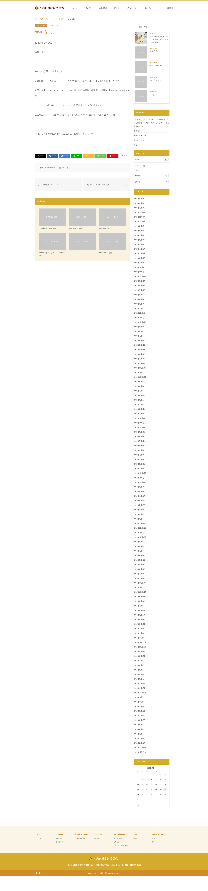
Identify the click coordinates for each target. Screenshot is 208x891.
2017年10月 (138, 592)
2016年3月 (138, 679)
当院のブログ (148, 8)
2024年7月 (138, 235)
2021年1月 (138, 414)
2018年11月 (138, 532)
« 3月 (138, 805)
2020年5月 (138, 450)
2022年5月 (138, 345)
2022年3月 (138, 354)
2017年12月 (138, 583)
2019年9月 (138, 487)
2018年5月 (138, 560)
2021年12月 (138, 368)
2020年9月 (138, 432)
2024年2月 (138, 258)
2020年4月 (138, 455)
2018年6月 (138, 555)
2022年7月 (138, 336)
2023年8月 (138, 285)
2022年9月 (138, 327)
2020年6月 (138, 446)
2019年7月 (138, 496)
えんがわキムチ (140, 140)
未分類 (151, 175)
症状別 (116, 8)
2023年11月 (138, 272)
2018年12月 (138, 528)
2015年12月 (138, 693)
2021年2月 (138, 409)
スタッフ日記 (41, 25)
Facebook (36, 872)
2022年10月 (138, 322)
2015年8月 (138, 711)
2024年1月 (138, 263)
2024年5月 (138, 244)
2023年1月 (138, 308)
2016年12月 (138, 638)
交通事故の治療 (80, 838)
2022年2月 (138, 359)
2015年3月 (138, 734)
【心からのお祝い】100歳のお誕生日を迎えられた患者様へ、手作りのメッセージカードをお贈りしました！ (151, 122)
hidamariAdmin (50, 168)
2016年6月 (138, 665)
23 (165, 789)
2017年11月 (138, 587)
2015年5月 (138, 725)
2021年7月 (138, 391)
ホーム (74, 8)
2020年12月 (138, 418)
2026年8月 (138, 199)
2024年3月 (138, 253)
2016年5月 (138, 670)
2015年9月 (138, 706)
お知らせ (151, 159)
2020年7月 (138, 441)
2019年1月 (138, 523)
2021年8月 (138, 386)
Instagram (40, 872)
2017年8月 (138, 601)
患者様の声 (59, 842)
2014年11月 (138, 752)
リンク (154, 838)
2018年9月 (138, 542)
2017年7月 (138, 606)
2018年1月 (138, 578)
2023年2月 (138, 304)
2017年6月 (138, 610)
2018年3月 (138, 569)
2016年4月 (138, 674)
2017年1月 (138, 633)
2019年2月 (138, 519)
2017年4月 (138, 619)
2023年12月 (138, 267)
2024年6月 (138, 240)
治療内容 (87, 8)
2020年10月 (138, 427)
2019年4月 (138, 510)
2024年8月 (138, 231)
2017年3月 (138, 624)
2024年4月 (138, 249)
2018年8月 (138, 546)
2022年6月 (138, 340)
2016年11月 (138, 642)
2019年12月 (138, 473)
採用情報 (155, 842)
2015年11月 (138, 697)
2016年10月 (138, 647)
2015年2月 (138, 738)
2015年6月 (138, 720)
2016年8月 (138, 656)
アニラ (136, 145)
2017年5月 (138, 615)
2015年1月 (138, 743)
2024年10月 (138, 221)
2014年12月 (138, 747)
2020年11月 (138, 423)
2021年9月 (138, 382)
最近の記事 (143, 27)
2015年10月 (138, 702)
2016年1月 (138, 688)
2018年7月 (138, 551)
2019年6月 (138, 500)
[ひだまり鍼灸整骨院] (65, 8)
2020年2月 (138, 464)
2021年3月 (138, 404)
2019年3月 (138, 514)
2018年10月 (138, 537)
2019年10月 (138, 482)
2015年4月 (138, 729)
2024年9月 (138, 226)
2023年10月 (138, 276)
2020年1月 (138, 468)
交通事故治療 (102, 8)
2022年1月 (138, 363)
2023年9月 (138, 281)
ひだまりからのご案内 (121, 845)
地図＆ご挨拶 (131, 8)
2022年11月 (138, 318)
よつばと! (137, 131)
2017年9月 (138, 597)
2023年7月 (138, 290)
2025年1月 (138, 208)
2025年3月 (138, 203)
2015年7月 (138, 715)
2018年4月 (138, 565)
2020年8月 (138, 436)
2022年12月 (138, 313)
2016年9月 (138, 651)
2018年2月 (138, 574)
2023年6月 (138, 295)
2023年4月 (138, 299)
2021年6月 (138, 395)
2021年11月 (138, 372)
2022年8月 (138, 331)
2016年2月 (138, 683)
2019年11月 (138, 478)
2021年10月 (138, 377)
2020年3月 (138, 459)
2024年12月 (138, 212)
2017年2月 (138, 629)
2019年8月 (138, 491)
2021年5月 (138, 400)
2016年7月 (138, 661)
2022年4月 (138, 350)
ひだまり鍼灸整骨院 (101, 873)
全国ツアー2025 (140, 136)
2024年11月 (138, 217)
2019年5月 (138, 505)
